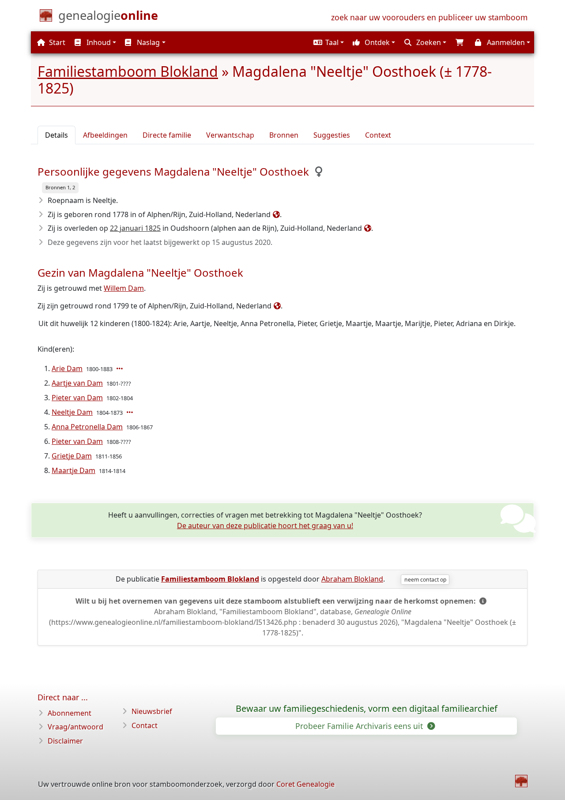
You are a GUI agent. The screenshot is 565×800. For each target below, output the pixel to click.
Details (56, 135)
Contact (145, 725)
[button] (327, 42)
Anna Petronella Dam (87, 427)
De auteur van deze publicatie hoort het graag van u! (265, 525)
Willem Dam (124, 288)
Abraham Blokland (352, 579)
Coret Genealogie (305, 784)
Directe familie (167, 135)
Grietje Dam (72, 456)
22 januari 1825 (135, 228)
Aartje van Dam (77, 383)
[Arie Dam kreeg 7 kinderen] (120, 368)
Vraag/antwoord (75, 727)
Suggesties (331, 135)
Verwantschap (230, 135)
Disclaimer (65, 741)
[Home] (521, 781)
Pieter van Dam (77, 397)
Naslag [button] (147, 42)
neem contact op (425, 579)
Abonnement (69, 713)
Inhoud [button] (98, 42)
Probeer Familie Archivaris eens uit (360, 726)
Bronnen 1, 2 (60, 187)
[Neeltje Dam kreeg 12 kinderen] (130, 412)
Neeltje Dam (72, 412)
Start (56, 42)
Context (378, 135)
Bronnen (283, 135)
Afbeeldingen (105, 135)
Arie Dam (67, 368)
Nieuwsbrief (152, 711)
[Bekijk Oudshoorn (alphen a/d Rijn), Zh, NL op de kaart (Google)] (366, 228)
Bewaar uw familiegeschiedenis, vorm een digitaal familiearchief (366, 708)
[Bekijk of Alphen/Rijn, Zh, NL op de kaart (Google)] (275, 214)
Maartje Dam (73, 470)
